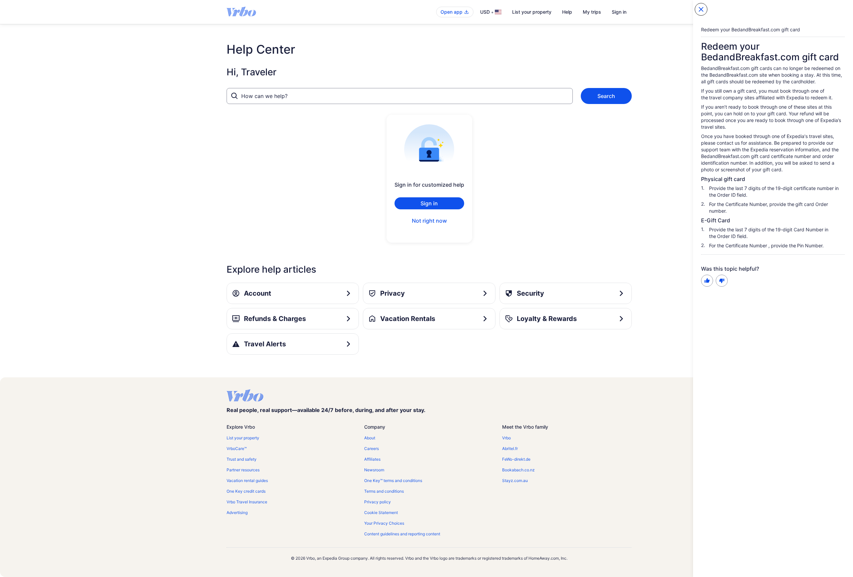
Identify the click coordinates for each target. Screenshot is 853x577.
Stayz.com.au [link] (515, 480)
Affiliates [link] (372, 459)
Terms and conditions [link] (384, 491)
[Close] (701, 9)
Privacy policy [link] (377, 501)
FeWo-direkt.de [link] (516, 459)
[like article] (707, 281)
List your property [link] (243, 437)
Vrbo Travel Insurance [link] (247, 501)
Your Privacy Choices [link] (384, 523)
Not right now (429, 220)
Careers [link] (371, 448)
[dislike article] (722, 281)
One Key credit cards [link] (246, 491)
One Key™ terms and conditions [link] (393, 480)
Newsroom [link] (374, 469)
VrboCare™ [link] (237, 448)
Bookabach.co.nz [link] (518, 469)
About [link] (369, 437)
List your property (531, 12)
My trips (592, 12)
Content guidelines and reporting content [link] (402, 533)
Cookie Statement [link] (381, 512)
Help (567, 12)
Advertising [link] (237, 512)
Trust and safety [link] (242, 459)
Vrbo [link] (506, 437)
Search (606, 96)
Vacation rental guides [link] (247, 480)
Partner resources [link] (243, 469)
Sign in (619, 12)
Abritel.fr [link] (510, 448)
